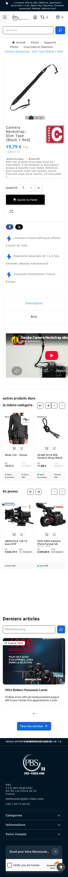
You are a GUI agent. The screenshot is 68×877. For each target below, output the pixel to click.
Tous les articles (31, 726)
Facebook (9, 227)
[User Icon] (35, 17)
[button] (34, 713)
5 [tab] (41, 118)
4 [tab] (38, 118)
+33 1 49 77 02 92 (18, 804)
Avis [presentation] (34, 316)
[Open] (4, 17)
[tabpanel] (34, 87)
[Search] (60, 30)
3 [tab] (34, 118)
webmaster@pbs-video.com (25, 798)
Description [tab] (34, 303)
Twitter (19, 227)
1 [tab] (26, 118)
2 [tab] (30, 118)
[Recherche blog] (61, 629)
